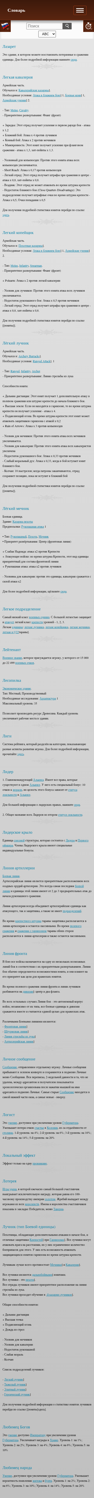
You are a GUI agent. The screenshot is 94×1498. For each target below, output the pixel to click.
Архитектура (48, 698)
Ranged (15, 371)
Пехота (32, 536)
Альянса (38, 780)
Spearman (36, 265)
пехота (30, 1279)
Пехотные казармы (31, 245)
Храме (54, 1440)
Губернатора (70, 1123)
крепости (37, 622)
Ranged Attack (41, 361)
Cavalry (23, 110)
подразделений (72, 911)
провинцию (40, 1163)
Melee (14, 110)
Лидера (70, 840)
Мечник (44, 536)
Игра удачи (10, 1189)
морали (17, 790)
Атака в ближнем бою (46, 95)
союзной (19, 840)
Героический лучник (17, 1394)
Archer (36, 371)
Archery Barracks (29, 356)
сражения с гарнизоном (32, 931)
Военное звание (12, 658)
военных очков (24, 663)
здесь (6, 215)
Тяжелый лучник (15, 1384)
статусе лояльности (70, 814)
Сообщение (10, 1067)
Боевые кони (73, 95)
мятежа (37, 1481)
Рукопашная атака (32, 526)
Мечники (56, 1265)
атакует (9, 622)
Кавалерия (72, 1265)
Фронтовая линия (15, 1026)
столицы (8, 1133)
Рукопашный (19, 536)
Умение (7, 1476)
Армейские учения (14, 100)
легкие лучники (34, 627)
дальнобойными (42, 1274)
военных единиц (39, 617)
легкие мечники (79, 627)
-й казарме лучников (59, 1294)
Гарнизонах (57, 1240)
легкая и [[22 (11, 632)
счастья (39, 1128)
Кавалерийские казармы (34, 90)
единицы (17, 627)
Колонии (52, 1128)
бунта (48, 1481)
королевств (32, 1204)
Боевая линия (11, 876)
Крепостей (36, 1240)
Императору (38, 1435)
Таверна (58, 1209)
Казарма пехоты (23, 521)
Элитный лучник (14, 1389)
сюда (74, 59)
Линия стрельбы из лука (19, 1036)
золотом (50, 1199)
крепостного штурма (28, 921)
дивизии (28, 991)
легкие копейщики (56, 627)
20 (88, 26)
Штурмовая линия (16, 1031)
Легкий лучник (13, 1379)
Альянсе (35, 785)
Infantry (24, 265)
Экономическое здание (17, 688)
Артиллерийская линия (18, 1041)
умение (12, 1123)
